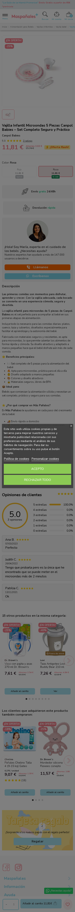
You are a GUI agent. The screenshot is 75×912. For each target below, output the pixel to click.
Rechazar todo (37, 480)
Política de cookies (16, 459)
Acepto (37, 469)
